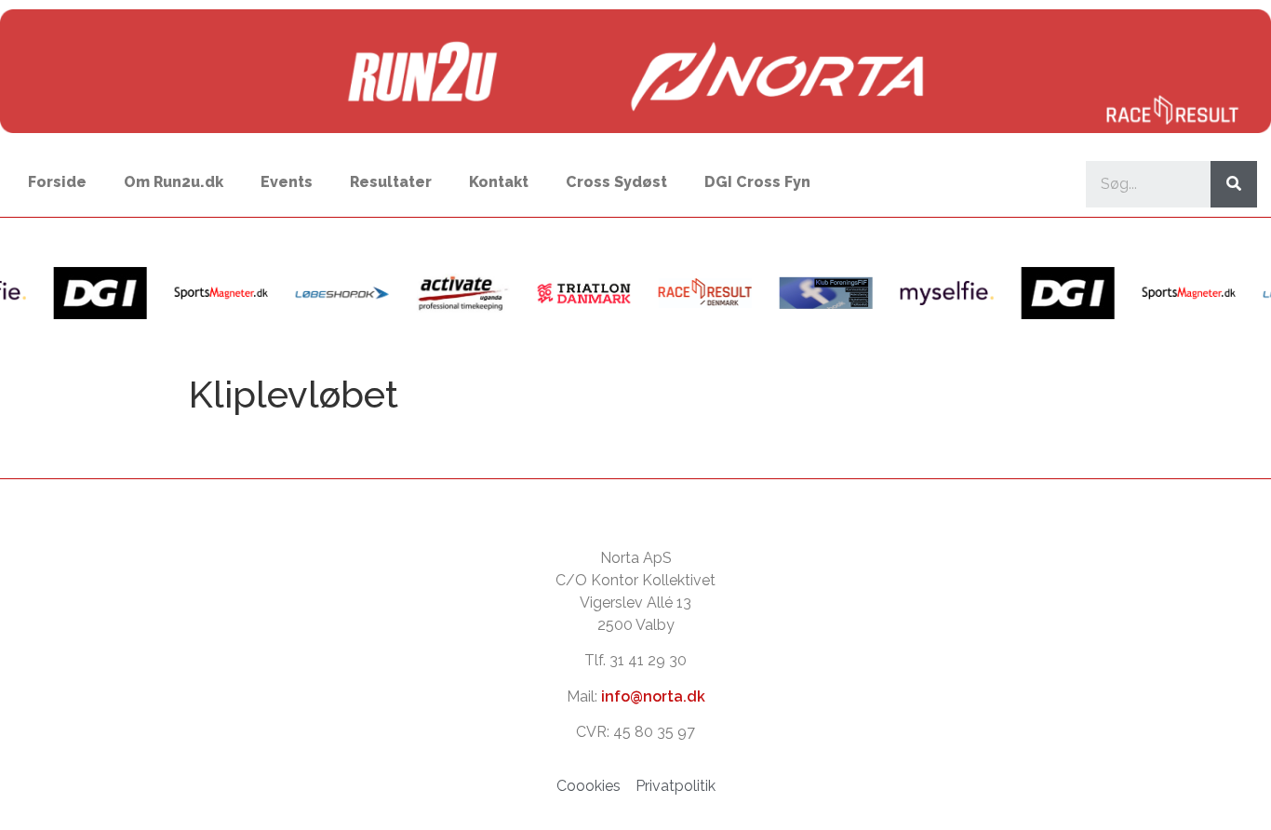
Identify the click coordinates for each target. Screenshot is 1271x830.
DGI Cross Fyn (757, 182)
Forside (57, 182)
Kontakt (498, 182)
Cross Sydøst (616, 182)
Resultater (391, 182)
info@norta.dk (653, 696)
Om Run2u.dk (173, 182)
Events (287, 182)
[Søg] (1234, 184)
